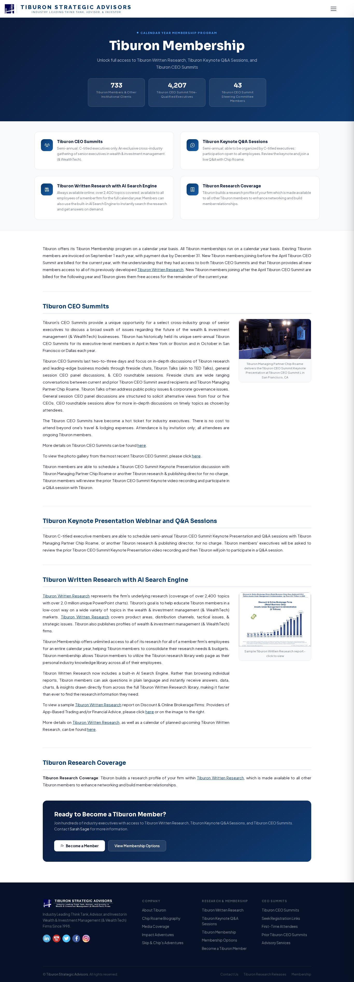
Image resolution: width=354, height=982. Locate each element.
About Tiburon (154, 910)
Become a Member (82, 846)
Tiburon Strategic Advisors (67, 974)
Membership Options (219, 940)
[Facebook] (76, 940)
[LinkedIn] (47, 940)
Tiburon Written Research (160, 269)
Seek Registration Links (281, 918)
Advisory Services (276, 943)
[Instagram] (86, 940)
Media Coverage (155, 926)
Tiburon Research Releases (265, 974)
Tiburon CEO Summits (280, 910)
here (141, 445)
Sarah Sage (79, 828)
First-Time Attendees (280, 926)
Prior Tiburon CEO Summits (284, 934)
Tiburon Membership (219, 932)
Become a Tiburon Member (224, 948)
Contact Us (229, 974)
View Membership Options (137, 846)
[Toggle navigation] (333, 9)
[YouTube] (56, 940)
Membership (301, 974)
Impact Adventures (158, 934)
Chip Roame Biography (161, 918)
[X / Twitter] (66, 940)
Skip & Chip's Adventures (162, 943)
